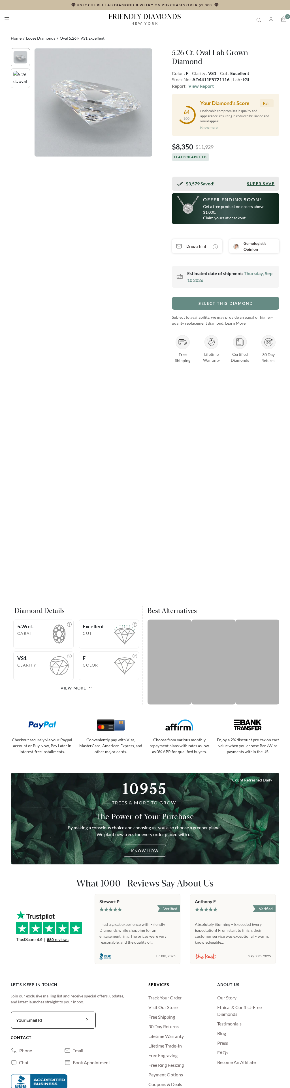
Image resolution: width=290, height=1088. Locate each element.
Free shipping (161, 1017)
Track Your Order (165, 997)
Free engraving (163, 1055)
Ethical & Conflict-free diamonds (239, 1011)
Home (16, 38)
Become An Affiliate (236, 1062)
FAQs (222, 1052)
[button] (6, 18)
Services (158, 984)
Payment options (165, 1074)
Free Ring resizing (166, 1065)
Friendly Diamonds (145, 19)
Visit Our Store (163, 1007)
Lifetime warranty (166, 1036)
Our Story (226, 997)
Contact (21, 1037)
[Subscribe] (87, 1020)
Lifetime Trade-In (165, 1045)
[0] (284, 19)
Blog (221, 1033)
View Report (201, 86)
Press (222, 1043)
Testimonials (229, 1023)
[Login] (271, 19)
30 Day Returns (163, 1026)
